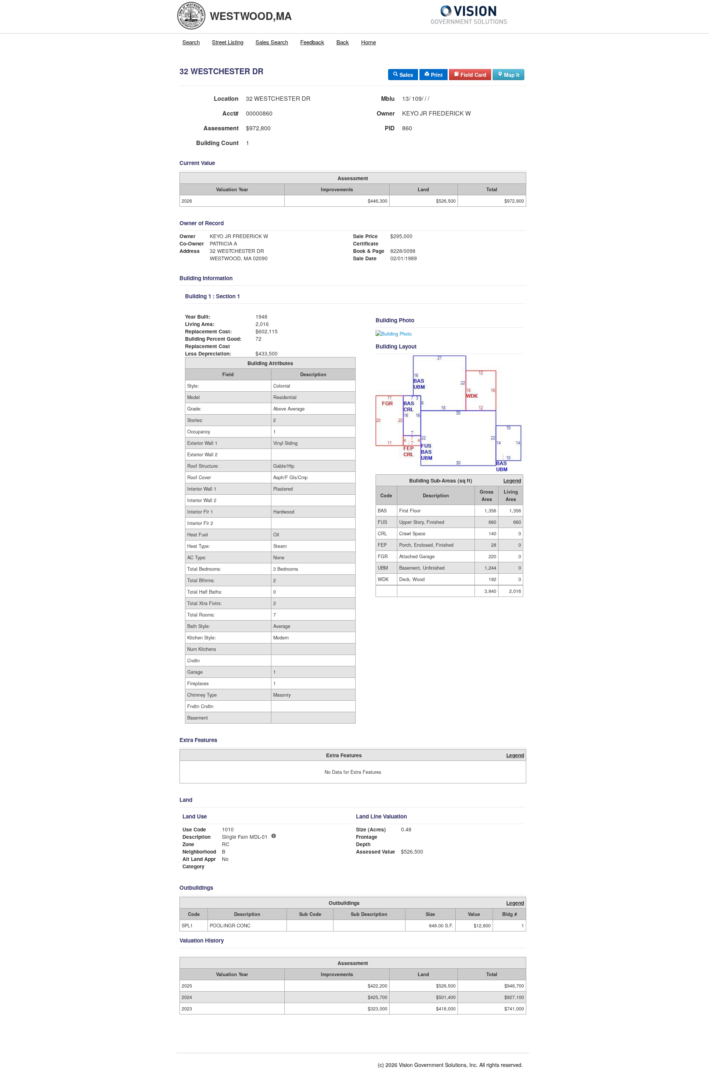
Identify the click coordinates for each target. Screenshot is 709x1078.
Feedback (312, 42)
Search (191, 42)
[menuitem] (191, 42)
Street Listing (227, 42)
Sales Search (272, 42)
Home (368, 42)
